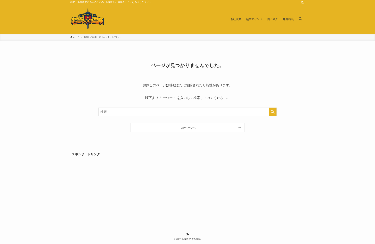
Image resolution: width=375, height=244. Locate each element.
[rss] (302, 2)
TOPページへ (187, 127)
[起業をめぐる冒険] (87, 19)
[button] (300, 19)
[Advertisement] (187, 190)
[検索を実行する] (273, 112)
